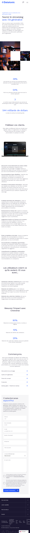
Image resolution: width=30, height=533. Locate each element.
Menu (27, 2)
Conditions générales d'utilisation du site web (11, 521)
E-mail (5, 429)
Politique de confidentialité (4, 522)
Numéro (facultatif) (8, 435)
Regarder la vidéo (15, 149)
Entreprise (6, 441)
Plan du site (17, 521)
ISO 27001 (20, 522)
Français (24, 531)
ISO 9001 (24, 522)
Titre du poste (7, 447)
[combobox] (24, 531)
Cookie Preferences (5, 525)
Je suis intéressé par (9, 453)
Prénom (6, 416)
